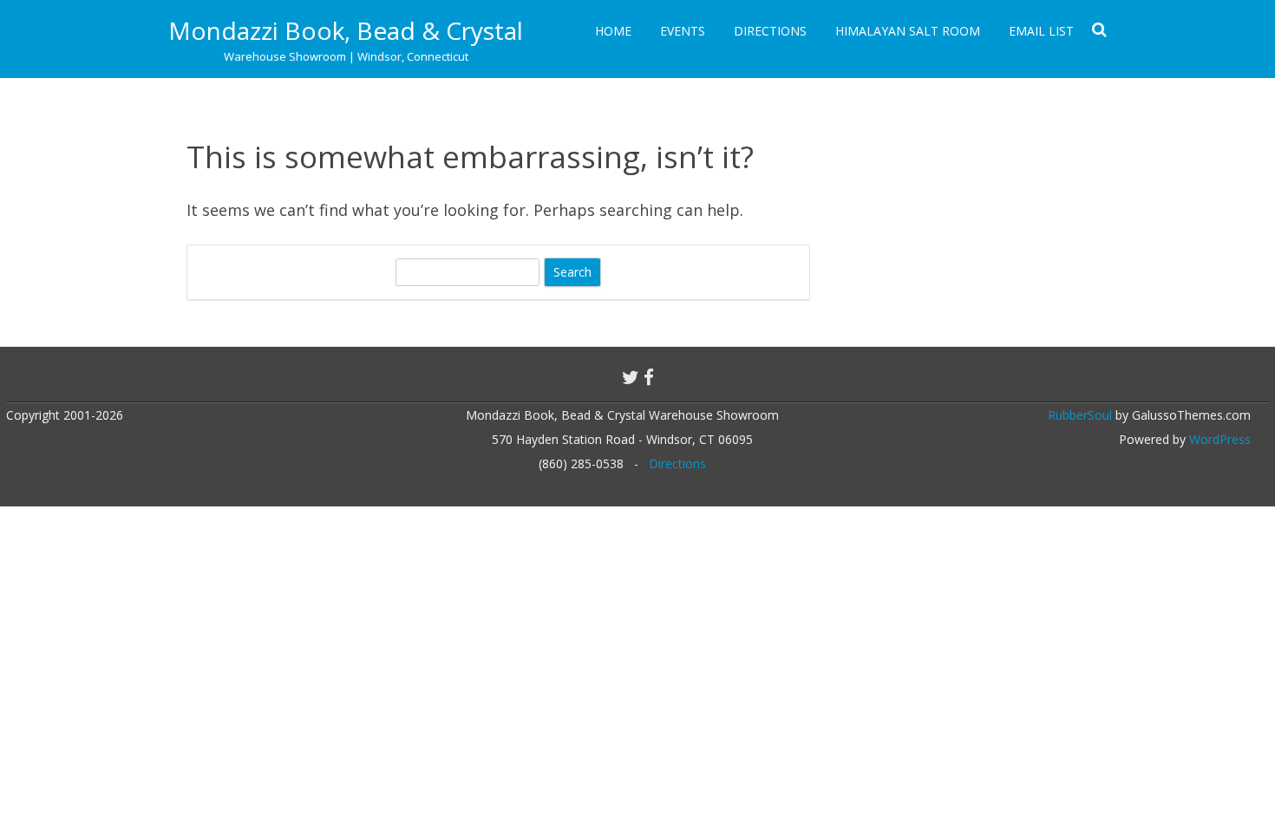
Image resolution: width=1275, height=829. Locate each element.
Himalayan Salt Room (907, 31)
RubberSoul (1080, 415)
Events (682, 31)
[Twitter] (630, 377)
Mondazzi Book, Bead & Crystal (345, 30)
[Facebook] (649, 377)
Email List (1041, 31)
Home (613, 31)
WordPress (1218, 439)
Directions (770, 31)
